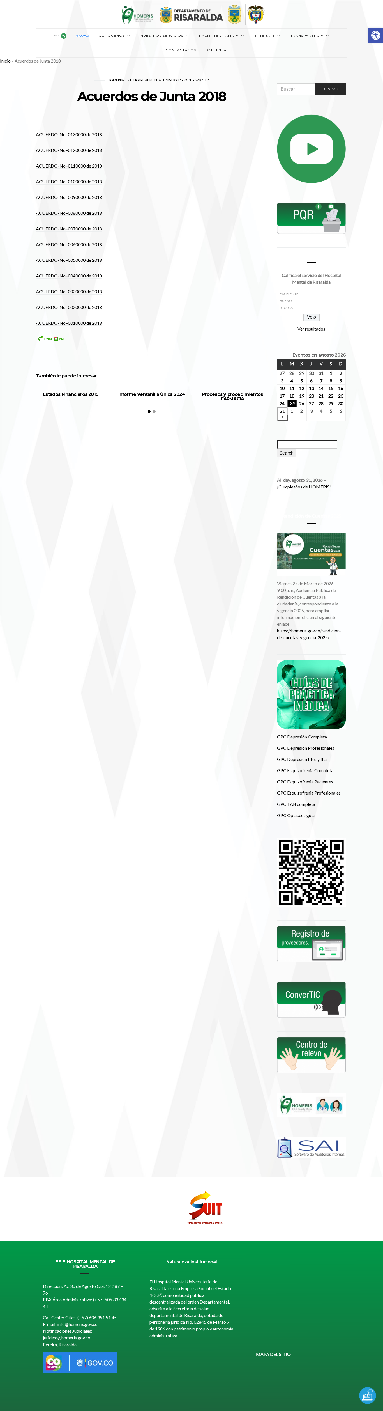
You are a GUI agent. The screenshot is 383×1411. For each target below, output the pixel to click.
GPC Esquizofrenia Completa (305, 770)
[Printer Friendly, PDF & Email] (51, 342)
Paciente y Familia (219, 35)
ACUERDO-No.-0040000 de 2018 (69, 275)
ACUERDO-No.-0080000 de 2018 (69, 212)
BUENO (286, 301)
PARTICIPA (216, 50)
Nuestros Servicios (161, 35)
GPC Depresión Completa (302, 736)
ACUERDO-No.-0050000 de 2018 (69, 260)
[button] (375, 35)
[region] (191, 1209)
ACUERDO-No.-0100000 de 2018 (69, 181)
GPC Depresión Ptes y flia (302, 759)
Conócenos (112, 35)
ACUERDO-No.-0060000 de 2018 (69, 244)
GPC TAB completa (296, 804)
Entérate (264, 35)
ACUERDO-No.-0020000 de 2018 (69, 307)
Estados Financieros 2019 (70, 394)
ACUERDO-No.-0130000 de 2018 (69, 134)
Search (287, 452)
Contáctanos (181, 50)
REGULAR (287, 308)
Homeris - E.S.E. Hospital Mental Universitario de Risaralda (159, 80)
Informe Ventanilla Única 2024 (151, 394)
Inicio (5, 60)
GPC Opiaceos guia (296, 815)
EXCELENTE (289, 294)
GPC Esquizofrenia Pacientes (305, 781)
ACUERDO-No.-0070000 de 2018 (69, 228)
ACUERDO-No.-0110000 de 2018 (69, 165)
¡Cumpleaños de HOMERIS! (304, 486)
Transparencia (307, 35)
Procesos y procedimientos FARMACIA (232, 396)
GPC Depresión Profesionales (305, 748)
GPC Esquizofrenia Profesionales (309, 792)
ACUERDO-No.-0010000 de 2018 (69, 322)
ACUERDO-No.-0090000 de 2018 (69, 197)
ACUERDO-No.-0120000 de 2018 (69, 150)
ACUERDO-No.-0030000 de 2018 (69, 291)
